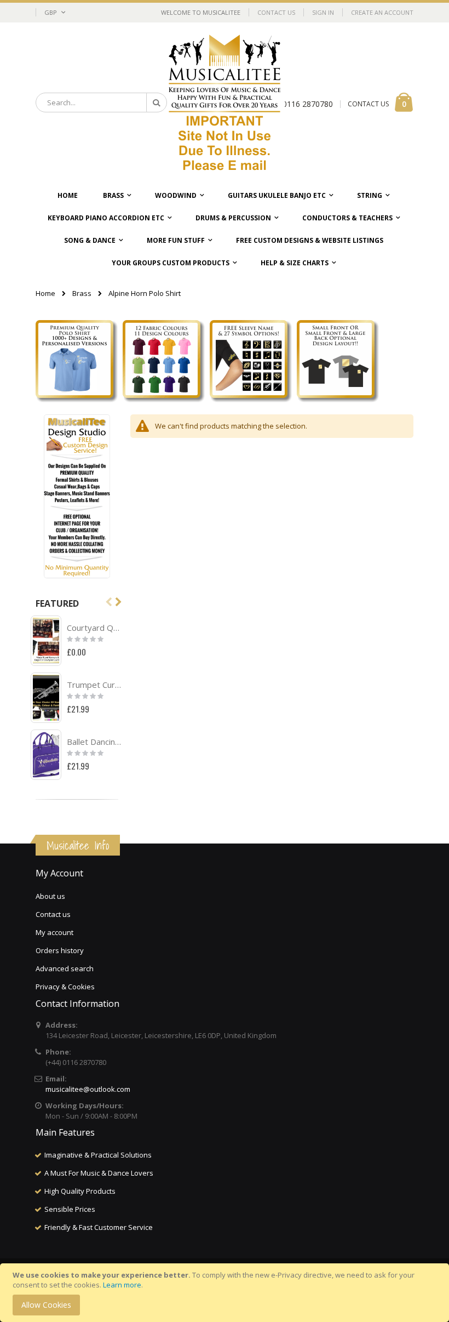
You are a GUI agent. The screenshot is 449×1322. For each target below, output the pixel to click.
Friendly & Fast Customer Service (98, 1227)
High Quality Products (80, 1191)
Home (45, 293)
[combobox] (101, 102)
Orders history (60, 950)
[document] (226, 1292)
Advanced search (65, 968)
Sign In (323, 12)
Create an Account (382, 12)
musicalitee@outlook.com (87, 1089)
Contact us (53, 914)
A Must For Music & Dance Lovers (98, 1173)
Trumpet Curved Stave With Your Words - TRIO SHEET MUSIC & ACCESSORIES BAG (95, 684)
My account (54, 932)
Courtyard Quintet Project (95, 627)
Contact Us (276, 12)
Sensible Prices (69, 1209)
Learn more (122, 1285)
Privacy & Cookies (65, 987)
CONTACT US (368, 104)
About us (50, 896)
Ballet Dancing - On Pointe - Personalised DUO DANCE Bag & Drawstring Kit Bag (95, 741)
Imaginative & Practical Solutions (98, 1155)
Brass (81, 293)
